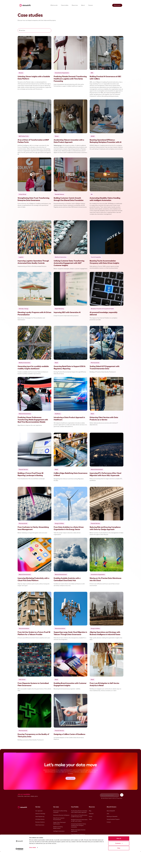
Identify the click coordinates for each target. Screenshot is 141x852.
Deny (118, 848)
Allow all (119, 838)
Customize (118, 843)
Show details (32, 847)
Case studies (64, 5)
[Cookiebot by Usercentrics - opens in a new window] (19, 849)
